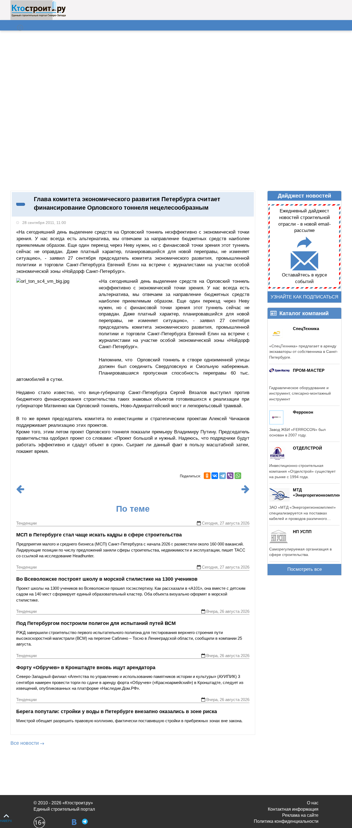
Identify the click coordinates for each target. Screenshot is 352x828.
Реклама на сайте (300, 815)
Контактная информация (293, 809)
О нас (312, 803)
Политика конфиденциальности (286, 821)
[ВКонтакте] (214, 475)
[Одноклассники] (207, 475)
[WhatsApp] (238, 475)
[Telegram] (222, 475)
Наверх (6, 821)
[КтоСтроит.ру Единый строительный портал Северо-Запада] (39, 15)
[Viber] (230, 475)
